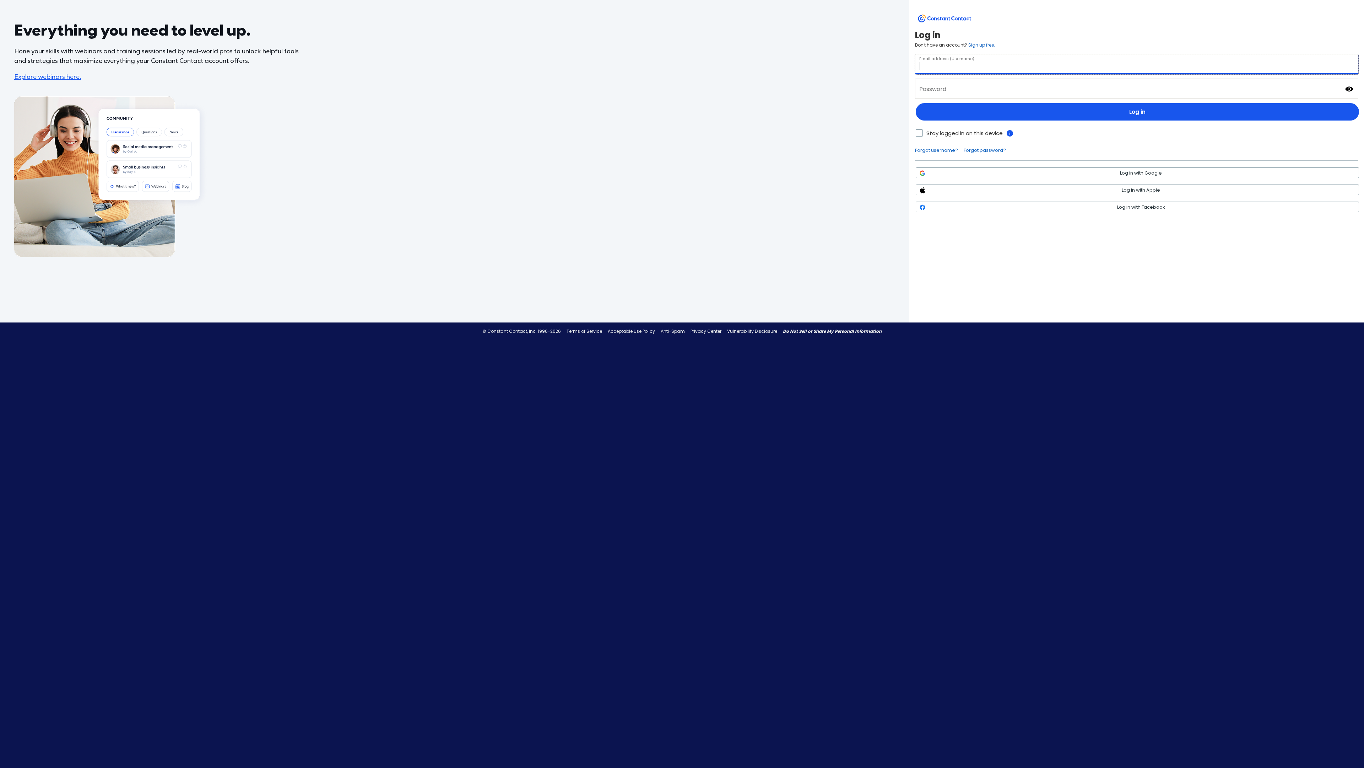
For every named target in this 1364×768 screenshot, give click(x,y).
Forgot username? (936, 150)
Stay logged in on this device (964, 133)
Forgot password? (985, 150)
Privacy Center (706, 331)
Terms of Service (584, 331)
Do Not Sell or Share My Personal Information (832, 331)
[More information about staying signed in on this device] (1009, 133)
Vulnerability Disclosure (752, 331)
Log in (1137, 112)
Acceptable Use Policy (631, 331)
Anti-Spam (673, 331)
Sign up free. (981, 45)
